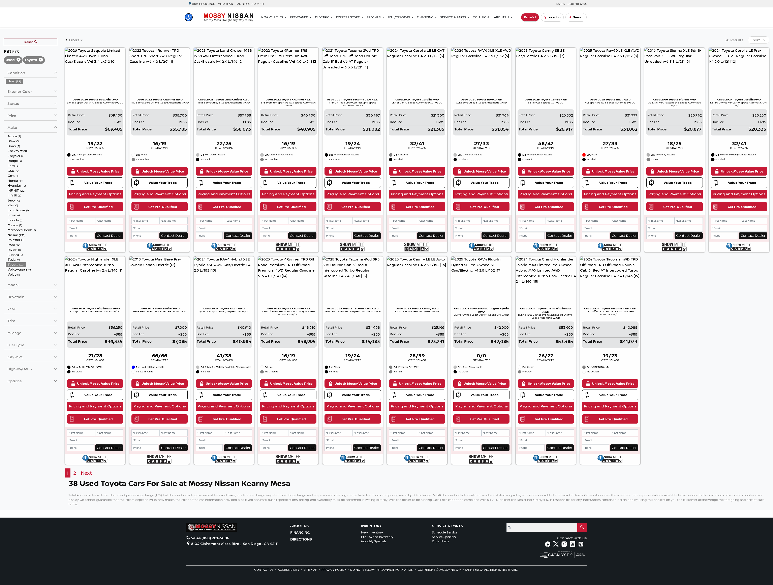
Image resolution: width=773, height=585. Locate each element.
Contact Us (264, 569)
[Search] (582, 527)
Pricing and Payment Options (95, 193)
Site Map (311, 569)
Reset (29, 42)
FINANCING (300, 533)
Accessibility (289, 569)
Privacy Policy (334, 569)
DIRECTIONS (301, 539)
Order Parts (440, 541)
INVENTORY (371, 526)
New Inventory (372, 532)
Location (554, 17)
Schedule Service (444, 532)
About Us (299, 526)
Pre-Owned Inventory (377, 537)
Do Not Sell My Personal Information (382, 569)
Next (86, 473)
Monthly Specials (373, 541)
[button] (189, 17)
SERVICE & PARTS (447, 526)
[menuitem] (32, 81)
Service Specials (444, 537)
